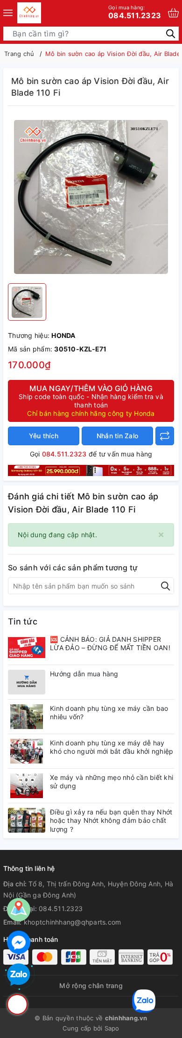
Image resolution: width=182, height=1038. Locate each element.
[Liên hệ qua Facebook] (18, 942)
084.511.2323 (134, 12)
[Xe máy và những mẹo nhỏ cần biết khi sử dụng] (26, 785)
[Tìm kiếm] (170, 33)
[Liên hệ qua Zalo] (18, 975)
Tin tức (22, 621)
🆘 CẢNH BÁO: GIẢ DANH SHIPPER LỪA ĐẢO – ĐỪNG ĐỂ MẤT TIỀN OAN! (110, 643)
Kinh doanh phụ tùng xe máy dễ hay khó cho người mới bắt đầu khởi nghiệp (111, 747)
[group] (91, 197)
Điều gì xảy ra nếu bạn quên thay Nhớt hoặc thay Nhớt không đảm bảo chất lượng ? (111, 820)
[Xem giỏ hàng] (173, 12)
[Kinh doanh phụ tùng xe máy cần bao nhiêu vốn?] (26, 716)
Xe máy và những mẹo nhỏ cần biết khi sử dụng (111, 781)
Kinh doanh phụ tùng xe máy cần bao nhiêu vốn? (109, 712)
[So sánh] (164, 436)
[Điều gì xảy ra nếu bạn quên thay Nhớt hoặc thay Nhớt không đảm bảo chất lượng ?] (26, 820)
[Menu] (8, 12)
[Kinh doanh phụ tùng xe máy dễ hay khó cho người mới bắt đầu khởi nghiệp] (26, 751)
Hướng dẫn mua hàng (84, 674)
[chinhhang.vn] (29, 12)
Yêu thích (43, 436)
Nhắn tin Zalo (117, 436)
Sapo (112, 1028)
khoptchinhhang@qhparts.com (72, 922)
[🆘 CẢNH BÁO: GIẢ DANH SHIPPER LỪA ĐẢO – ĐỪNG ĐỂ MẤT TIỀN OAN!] (26, 647)
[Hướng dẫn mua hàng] (26, 682)
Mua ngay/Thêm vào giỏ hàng (91, 400)
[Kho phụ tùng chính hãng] (91, 470)
